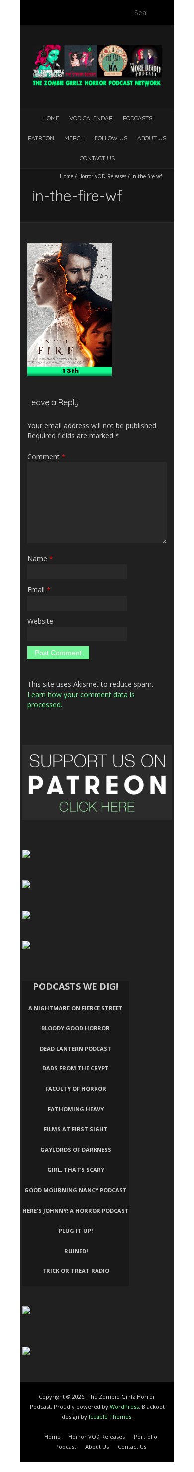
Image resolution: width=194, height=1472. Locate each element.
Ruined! (76, 1251)
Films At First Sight (76, 1129)
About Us (151, 138)
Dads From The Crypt (75, 1068)
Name (40, 558)
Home (50, 118)
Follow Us (111, 138)
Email (38, 589)
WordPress (124, 1406)
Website (40, 621)
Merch (74, 138)
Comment (46, 456)
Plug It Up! (76, 1230)
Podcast (65, 1446)
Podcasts (137, 118)
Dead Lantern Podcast (75, 1048)
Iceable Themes (110, 1416)
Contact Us (97, 158)
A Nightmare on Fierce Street (75, 1008)
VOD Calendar (91, 118)
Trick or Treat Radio (75, 1270)
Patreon (41, 138)
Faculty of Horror (75, 1088)
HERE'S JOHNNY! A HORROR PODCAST (75, 1210)
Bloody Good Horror (75, 1028)
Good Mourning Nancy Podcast (75, 1190)
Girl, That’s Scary (75, 1169)
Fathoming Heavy (76, 1109)
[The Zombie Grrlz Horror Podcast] (97, 49)
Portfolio (145, 1436)
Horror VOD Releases (102, 176)
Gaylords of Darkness (75, 1149)
